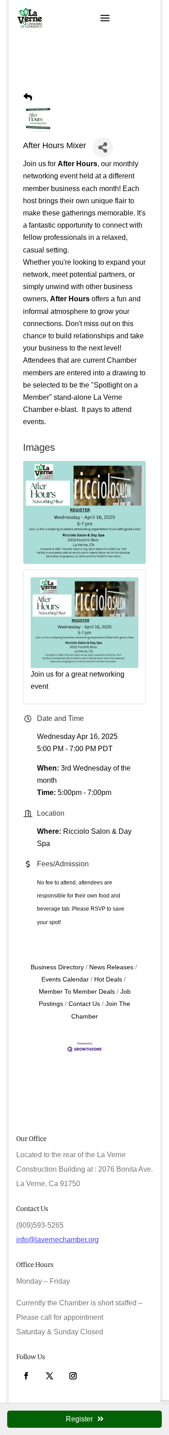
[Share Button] (103, 147)
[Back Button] (27, 97)
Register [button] (79, 1419)
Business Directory (57, 967)
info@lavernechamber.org (57, 1239)
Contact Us (84, 1003)
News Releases (111, 967)
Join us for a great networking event (77, 680)
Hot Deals (108, 979)
